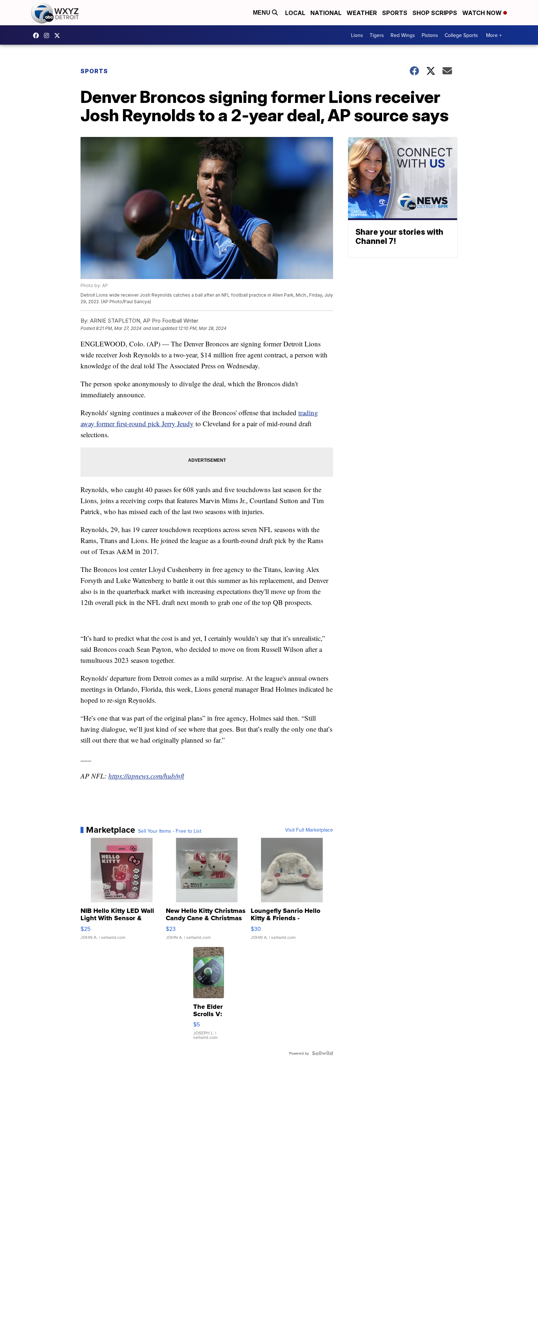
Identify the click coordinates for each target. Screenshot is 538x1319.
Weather (362, 12)
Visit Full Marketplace (309, 829)
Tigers (377, 35)
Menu (262, 13)
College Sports (461, 35)
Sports (394, 12)
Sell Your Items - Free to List (169, 830)
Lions (357, 35)
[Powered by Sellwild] (322, 1053)
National (325, 12)
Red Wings (403, 35)
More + (494, 35)
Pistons (430, 35)
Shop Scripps (434, 12)
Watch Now (482, 12)
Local (295, 12)
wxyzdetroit (37, 35)
